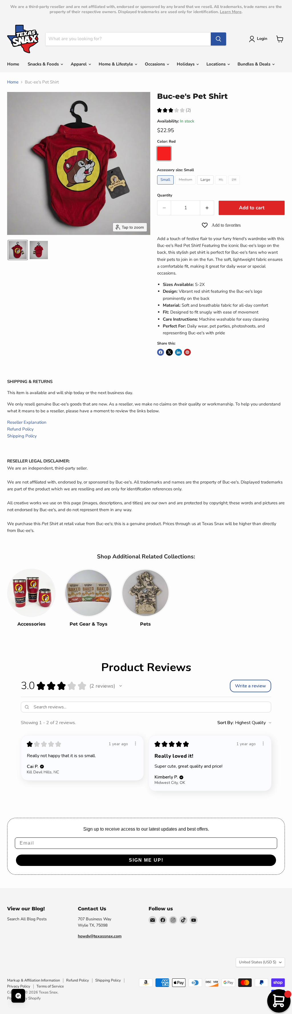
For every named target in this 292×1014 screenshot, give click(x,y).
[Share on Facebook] (160, 352)
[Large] (206, 186)
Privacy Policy (18, 986)
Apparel (79, 64)
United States (257, 962)
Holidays (186, 64)
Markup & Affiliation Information (33, 980)
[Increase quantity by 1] (207, 207)
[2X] (235, 186)
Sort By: (225, 723)
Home (13, 64)
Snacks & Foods (44, 64)
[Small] (166, 186)
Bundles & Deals (254, 64)
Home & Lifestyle (116, 64)
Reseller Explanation (26, 422)
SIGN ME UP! (146, 860)
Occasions (155, 64)
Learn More (231, 12)
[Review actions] (135, 743)
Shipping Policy (22, 436)
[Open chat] (18, 996)
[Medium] (186, 186)
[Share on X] (169, 352)
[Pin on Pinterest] (187, 352)
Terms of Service (50, 986)
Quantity (164, 195)
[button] (259, 39)
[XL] (221, 186)
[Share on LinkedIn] (178, 352)
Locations (216, 64)
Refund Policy (20, 429)
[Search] (218, 39)
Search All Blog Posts (27, 919)
